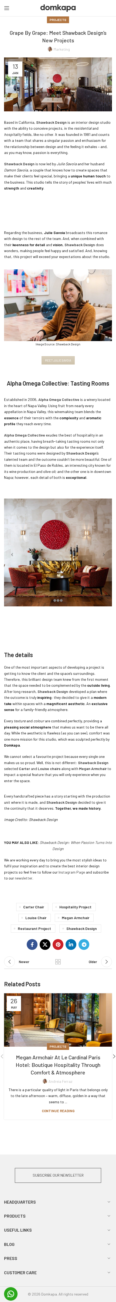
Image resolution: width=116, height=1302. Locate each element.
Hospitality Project (75, 907)
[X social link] (45, 944)
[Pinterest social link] (58, 944)
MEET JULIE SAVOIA (58, 360)
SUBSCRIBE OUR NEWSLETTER (58, 1175)
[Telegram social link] (84, 944)
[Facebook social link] (32, 944)
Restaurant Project (34, 928)
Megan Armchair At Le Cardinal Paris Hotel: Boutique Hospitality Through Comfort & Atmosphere (58, 1065)
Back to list (58, 961)
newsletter (23, 878)
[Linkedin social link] (71, 944)
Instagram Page (72, 872)
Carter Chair (33, 907)
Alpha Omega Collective (58, 399)
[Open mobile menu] (6, 8)
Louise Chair (35, 917)
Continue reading (58, 1111)
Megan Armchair (75, 917)
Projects (58, 20)
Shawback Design (52, 691)
